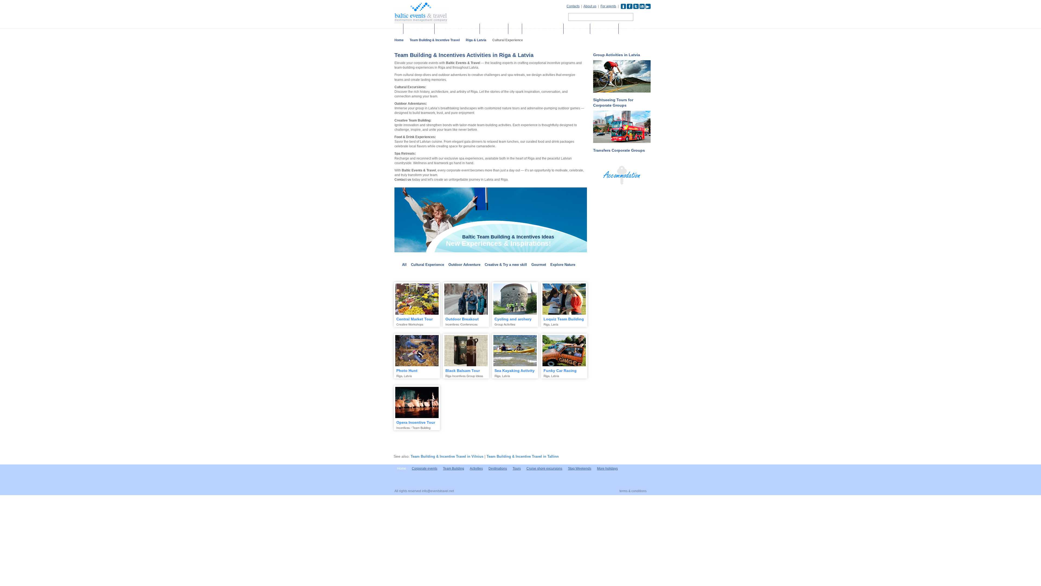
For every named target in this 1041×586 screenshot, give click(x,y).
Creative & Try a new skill (506, 265)
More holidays (576, 29)
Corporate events (419, 29)
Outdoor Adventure (464, 265)
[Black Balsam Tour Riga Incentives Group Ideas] (466, 350)
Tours (515, 29)
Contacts (573, 6)
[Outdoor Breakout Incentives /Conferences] (466, 299)
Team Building (453, 468)
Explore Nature (562, 265)
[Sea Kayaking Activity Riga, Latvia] (515, 350)
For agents (608, 6)
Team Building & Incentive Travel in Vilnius (447, 456)
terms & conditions (633, 491)
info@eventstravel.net (438, 491)
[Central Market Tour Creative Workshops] (417, 299)
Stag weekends (604, 29)
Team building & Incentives (457, 29)
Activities (476, 468)
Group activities (494, 29)
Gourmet (538, 265)
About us (589, 6)
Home (399, 40)
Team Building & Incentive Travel (435, 40)
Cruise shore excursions (543, 29)
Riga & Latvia (476, 40)
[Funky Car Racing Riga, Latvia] (564, 350)
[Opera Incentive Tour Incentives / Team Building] (417, 402)
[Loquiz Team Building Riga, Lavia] (564, 299)
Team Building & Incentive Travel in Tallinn (523, 456)
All (404, 265)
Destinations (630, 29)
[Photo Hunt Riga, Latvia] (417, 350)
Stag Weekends (579, 468)
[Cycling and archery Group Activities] (515, 299)
